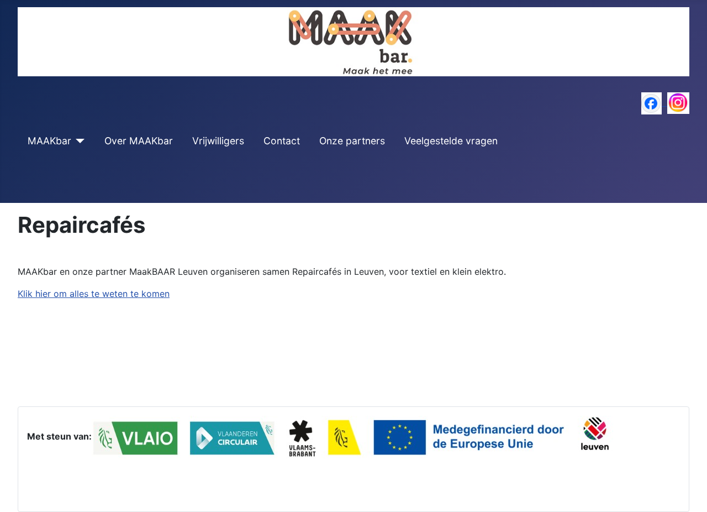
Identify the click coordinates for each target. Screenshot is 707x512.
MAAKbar (49, 141)
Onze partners (352, 141)
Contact (281, 141)
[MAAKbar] (78, 141)
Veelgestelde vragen (451, 141)
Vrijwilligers (218, 141)
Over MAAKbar (138, 141)
